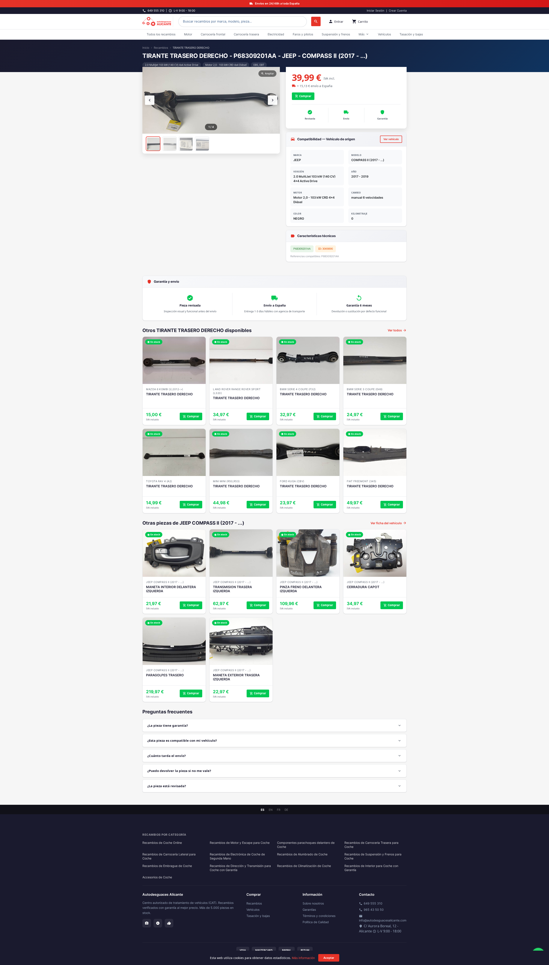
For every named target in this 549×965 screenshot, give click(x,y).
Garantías (309, 909)
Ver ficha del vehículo (389, 523)
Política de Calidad (316, 922)
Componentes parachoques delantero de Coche (306, 845)
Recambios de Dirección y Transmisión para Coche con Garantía (240, 868)
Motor (188, 34)
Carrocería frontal (213, 34)
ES (262, 809)
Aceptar (328, 957)
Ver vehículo (391, 139)
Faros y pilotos (303, 34)
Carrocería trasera (246, 34)
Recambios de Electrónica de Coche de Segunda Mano (237, 856)
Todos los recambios (161, 34)
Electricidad (276, 34)
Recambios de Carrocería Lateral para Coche (169, 856)
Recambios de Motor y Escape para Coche (240, 842)
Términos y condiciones (319, 916)
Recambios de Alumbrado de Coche (302, 854)
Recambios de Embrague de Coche (167, 866)
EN (271, 809)
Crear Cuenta (398, 10)
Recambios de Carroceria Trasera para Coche (371, 845)
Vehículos (384, 34)
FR (278, 809)
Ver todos (397, 330)
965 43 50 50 (371, 910)
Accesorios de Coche (157, 877)
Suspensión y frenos (336, 34)
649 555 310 (370, 903)
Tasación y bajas (411, 34)
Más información (303, 958)
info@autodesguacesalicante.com (382, 918)
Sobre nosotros (313, 903)
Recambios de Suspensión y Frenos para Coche (372, 856)
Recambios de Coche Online (162, 842)
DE (286, 809)
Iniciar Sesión (375, 10)
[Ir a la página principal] (157, 21)
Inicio (145, 47)
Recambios (161, 47)
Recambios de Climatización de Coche (304, 866)
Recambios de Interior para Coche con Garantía (371, 868)
